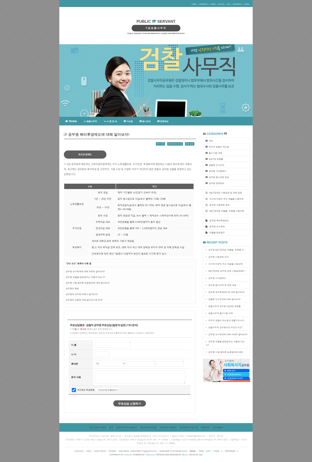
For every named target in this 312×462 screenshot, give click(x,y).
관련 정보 (71, 263)
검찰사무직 (91, 121)
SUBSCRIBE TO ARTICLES (143, 451)
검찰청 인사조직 (216, 164)
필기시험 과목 (215, 152)
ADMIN (246, 4)
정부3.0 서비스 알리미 (126, 427)
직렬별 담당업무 (216, 232)
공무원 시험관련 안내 (218, 256)
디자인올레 (217, 427)
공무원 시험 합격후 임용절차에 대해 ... (226, 351)
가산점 (129, 121)
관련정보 (164, 121)
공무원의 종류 (72, 288)
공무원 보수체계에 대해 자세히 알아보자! (85, 271)
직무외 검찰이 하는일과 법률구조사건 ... (227, 320)
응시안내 (146, 121)
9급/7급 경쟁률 (215, 158)
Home (72, 120)
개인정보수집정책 (168, 427)
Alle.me (185, 455)
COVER (213, 4)
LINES (88, 451)
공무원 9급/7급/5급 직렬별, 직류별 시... (227, 249)
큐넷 (111, 427)
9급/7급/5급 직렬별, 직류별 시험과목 (225, 210)
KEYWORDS (237, 4)
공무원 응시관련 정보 (218, 177)
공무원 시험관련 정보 (218, 204)
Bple (200, 455)
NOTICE (221, 4)
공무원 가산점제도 (217, 170)
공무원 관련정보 (216, 183)
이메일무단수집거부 (188, 427)
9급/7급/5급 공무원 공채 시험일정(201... (227, 270)
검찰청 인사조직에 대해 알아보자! (224, 299)
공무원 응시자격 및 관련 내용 (222, 284)
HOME (194, 4)
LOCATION (78, 451)
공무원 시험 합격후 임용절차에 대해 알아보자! (88, 282)
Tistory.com (150, 455)
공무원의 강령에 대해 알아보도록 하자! (84, 299)
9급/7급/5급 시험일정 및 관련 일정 (224, 192)
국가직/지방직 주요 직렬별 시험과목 (225, 198)
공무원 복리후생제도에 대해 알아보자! (98, 134)
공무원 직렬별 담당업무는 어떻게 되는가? (85, 277)
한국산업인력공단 (97, 427)
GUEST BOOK (100, 451)
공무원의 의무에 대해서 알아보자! (82, 294)
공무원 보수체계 (216, 226)
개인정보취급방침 (148, 427)
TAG (228, 4)
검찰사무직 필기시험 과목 (220, 313)
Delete (193, 450)
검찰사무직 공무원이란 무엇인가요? (225, 327)
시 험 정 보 (111, 121)
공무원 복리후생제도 (218, 220)
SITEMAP (112, 451)
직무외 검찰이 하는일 (218, 146)
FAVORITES (203, 4)
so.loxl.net (128, 455)
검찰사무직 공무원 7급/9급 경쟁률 (224, 306)
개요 (210, 140)
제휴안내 (205, 427)
